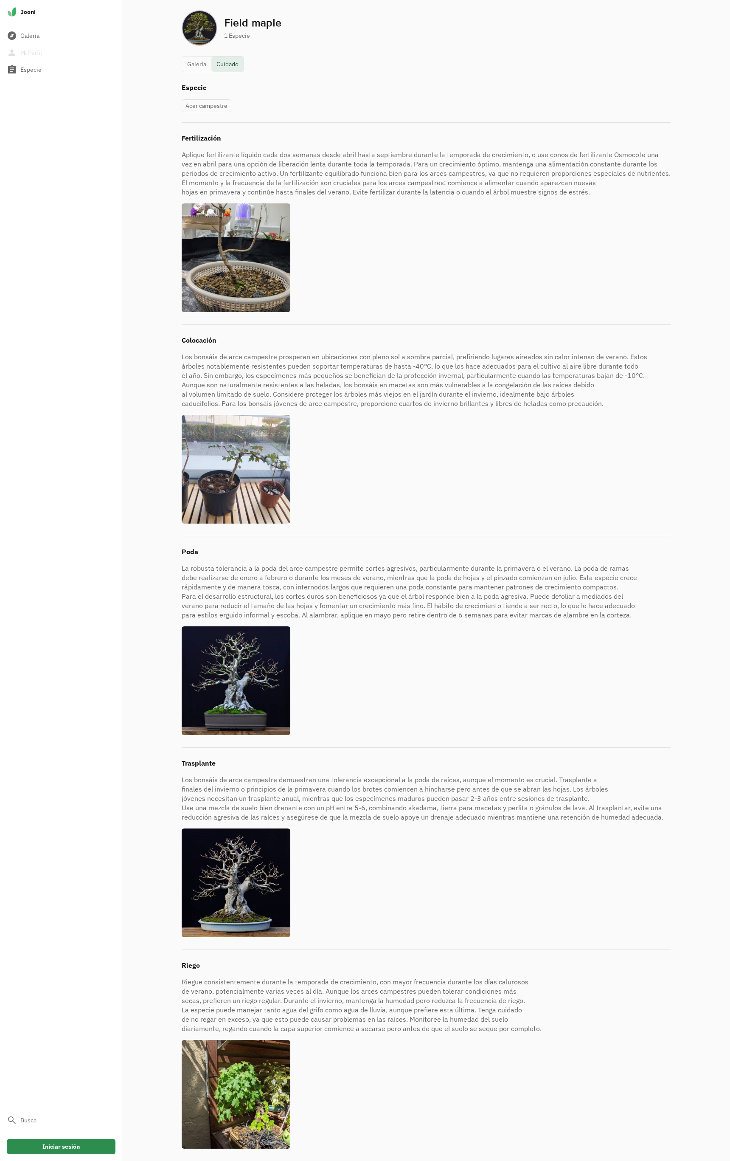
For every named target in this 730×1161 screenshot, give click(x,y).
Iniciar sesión (61, 1146)
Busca (21, 1120)
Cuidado (227, 64)
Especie (24, 70)
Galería (23, 36)
